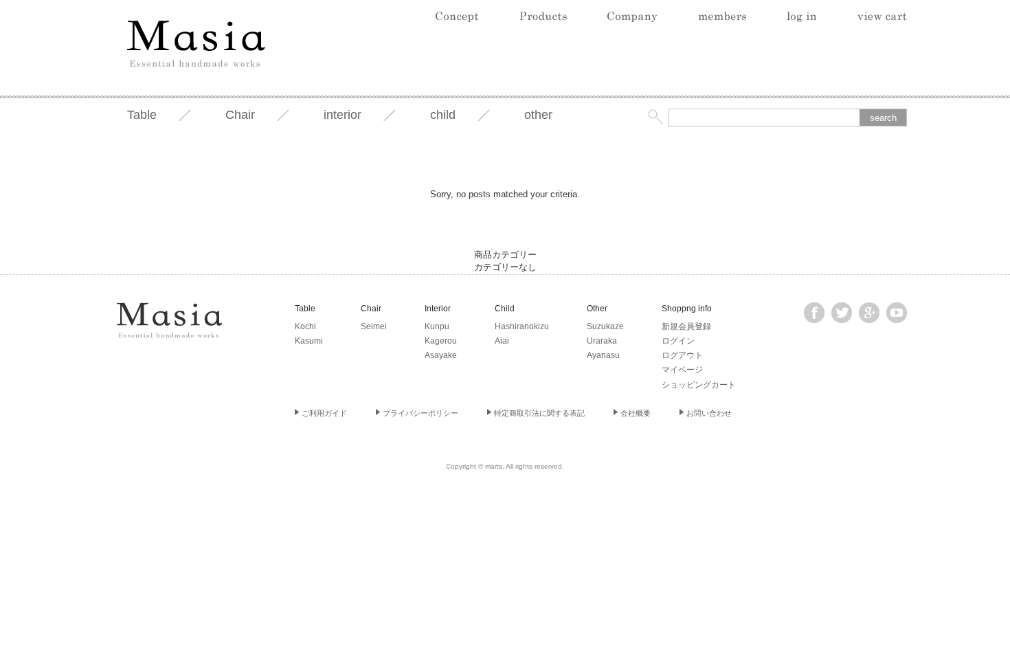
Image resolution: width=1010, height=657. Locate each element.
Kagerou (441, 341)
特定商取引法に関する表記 (539, 413)
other (538, 115)
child (443, 115)
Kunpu (437, 326)
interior (342, 115)
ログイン (678, 341)
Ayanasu (603, 355)
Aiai (502, 341)
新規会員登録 (686, 326)
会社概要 (635, 413)
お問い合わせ (709, 413)
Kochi (305, 326)
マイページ (682, 370)
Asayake (441, 355)
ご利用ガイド (324, 413)
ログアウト (682, 355)
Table (142, 115)
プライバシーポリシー (420, 413)
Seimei (374, 326)
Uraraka (602, 341)
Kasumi (309, 341)
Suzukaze (605, 326)
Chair (240, 115)
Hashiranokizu (522, 326)
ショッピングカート (699, 385)
